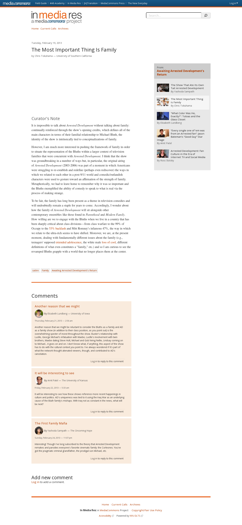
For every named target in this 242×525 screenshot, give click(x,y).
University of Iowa (80, 313)
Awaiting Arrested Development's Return (74, 270)
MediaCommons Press (113, 3)
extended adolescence (68, 242)
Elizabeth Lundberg (57, 313)
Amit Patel (53, 380)
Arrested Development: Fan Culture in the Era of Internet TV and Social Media (188, 154)
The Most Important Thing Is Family (187, 100)
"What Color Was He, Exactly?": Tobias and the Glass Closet (185, 116)
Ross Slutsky (167, 160)
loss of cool (109, 242)
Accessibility (105, 515)
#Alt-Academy (57, 3)
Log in (233, 3)
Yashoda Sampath (57, 430)
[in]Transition (91, 3)
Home (35, 28)
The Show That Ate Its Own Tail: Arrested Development (187, 86)
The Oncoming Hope (81, 430)
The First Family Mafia (51, 423)
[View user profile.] (39, 314)
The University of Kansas (75, 380)
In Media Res (74, 3)
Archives (63, 28)
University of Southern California (74, 55)
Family (45, 270)
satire (35, 270)
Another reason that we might (57, 306)
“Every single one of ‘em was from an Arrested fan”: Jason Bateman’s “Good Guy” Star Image (181, 135)
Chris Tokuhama (44, 55)
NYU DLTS (135, 515)
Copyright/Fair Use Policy (147, 510)
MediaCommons (109, 510)
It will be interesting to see (54, 373)
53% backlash (57, 228)
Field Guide (41, 3)
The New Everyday (137, 3)
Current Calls (48, 28)
